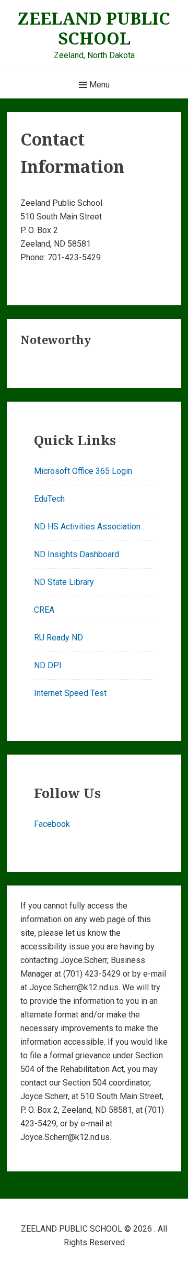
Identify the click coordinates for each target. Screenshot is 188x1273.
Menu (98, 85)
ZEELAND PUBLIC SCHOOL (94, 28)
